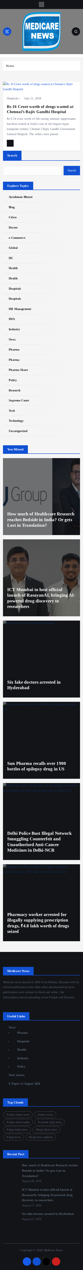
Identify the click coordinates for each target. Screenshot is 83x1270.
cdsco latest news (19, 1114)
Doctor (13, 227)
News (12, 339)
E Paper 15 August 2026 (24, 1083)
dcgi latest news (47, 1129)
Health (13, 268)
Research (14, 390)
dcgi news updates (41, 1137)
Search (12, 155)
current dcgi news (50, 1122)
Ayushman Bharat (21, 197)
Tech (12, 410)
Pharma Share (18, 370)
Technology (16, 420)
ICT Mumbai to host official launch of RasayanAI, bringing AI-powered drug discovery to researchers (47, 1195)
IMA (12, 319)
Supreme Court (19, 400)
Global (13, 247)
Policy (13, 380)
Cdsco (13, 217)
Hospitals (12, 98)
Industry (14, 329)
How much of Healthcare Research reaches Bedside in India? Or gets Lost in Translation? (40, 519)
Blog (12, 207)
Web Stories (16, 1075)
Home (10, 66)
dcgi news (15, 1137)
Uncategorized (18, 431)
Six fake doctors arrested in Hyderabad (48, 1213)
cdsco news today (19, 1122)
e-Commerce (17, 237)
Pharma (14, 349)
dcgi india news (18, 1129)
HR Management (20, 309)
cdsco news (46, 1114)
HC (11, 258)
